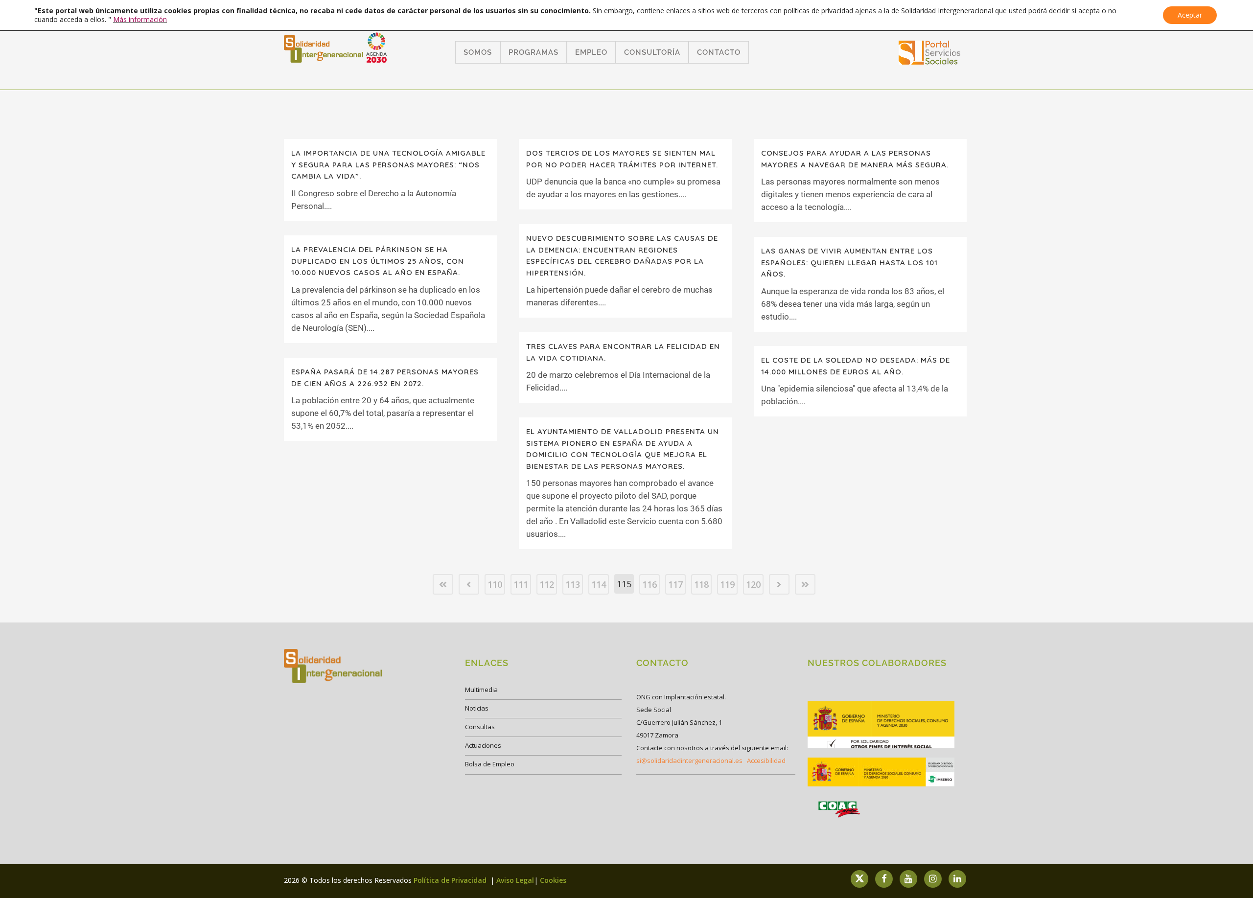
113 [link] (572, 584)
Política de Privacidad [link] (451, 880)
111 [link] (520, 584)
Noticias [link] (476, 708)
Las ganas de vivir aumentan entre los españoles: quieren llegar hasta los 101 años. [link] (849, 262)
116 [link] (649, 584)
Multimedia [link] (481, 689)
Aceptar (1190, 15)
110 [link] (494, 584)
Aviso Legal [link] (515, 880)
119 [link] (727, 584)
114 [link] (598, 584)
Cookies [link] (553, 880)
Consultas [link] (480, 726)
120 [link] (753, 584)
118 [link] (701, 584)
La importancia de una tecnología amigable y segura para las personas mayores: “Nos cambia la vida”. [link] (388, 164)
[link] (930, 61)
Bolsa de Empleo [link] (489, 764)
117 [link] (675, 584)
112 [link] (546, 584)
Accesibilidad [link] (766, 760)
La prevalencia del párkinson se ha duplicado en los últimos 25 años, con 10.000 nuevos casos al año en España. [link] (377, 261)
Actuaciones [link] (483, 745)
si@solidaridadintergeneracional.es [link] (689, 760)
